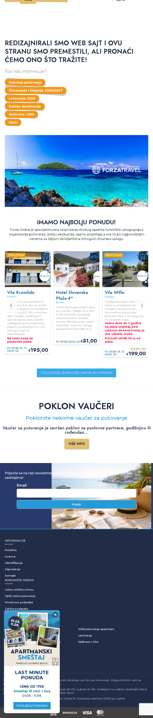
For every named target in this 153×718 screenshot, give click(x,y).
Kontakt (10, 575)
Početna (11, 550)
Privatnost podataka (19, 602)
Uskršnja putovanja (25, 82)
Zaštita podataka (16, 608)
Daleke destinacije (25, 106)
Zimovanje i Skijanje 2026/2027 (36, 90)
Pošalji (76, 504)
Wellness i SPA (21, 114)
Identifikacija (14, 562)
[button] (141, 305)
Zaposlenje (12, 569)
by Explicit (118, 698)
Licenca (10, 556)
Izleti (13, 122)
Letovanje (85, 635)
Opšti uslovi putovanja (20, 596)
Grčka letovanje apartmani (96, 629)
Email (22, 485)
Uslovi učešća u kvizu (19, 589)
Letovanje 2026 (22, 98)
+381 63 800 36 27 (62, 692)
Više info (76, 443)
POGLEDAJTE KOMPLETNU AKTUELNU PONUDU (76, 373)
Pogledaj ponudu (32, 705)
